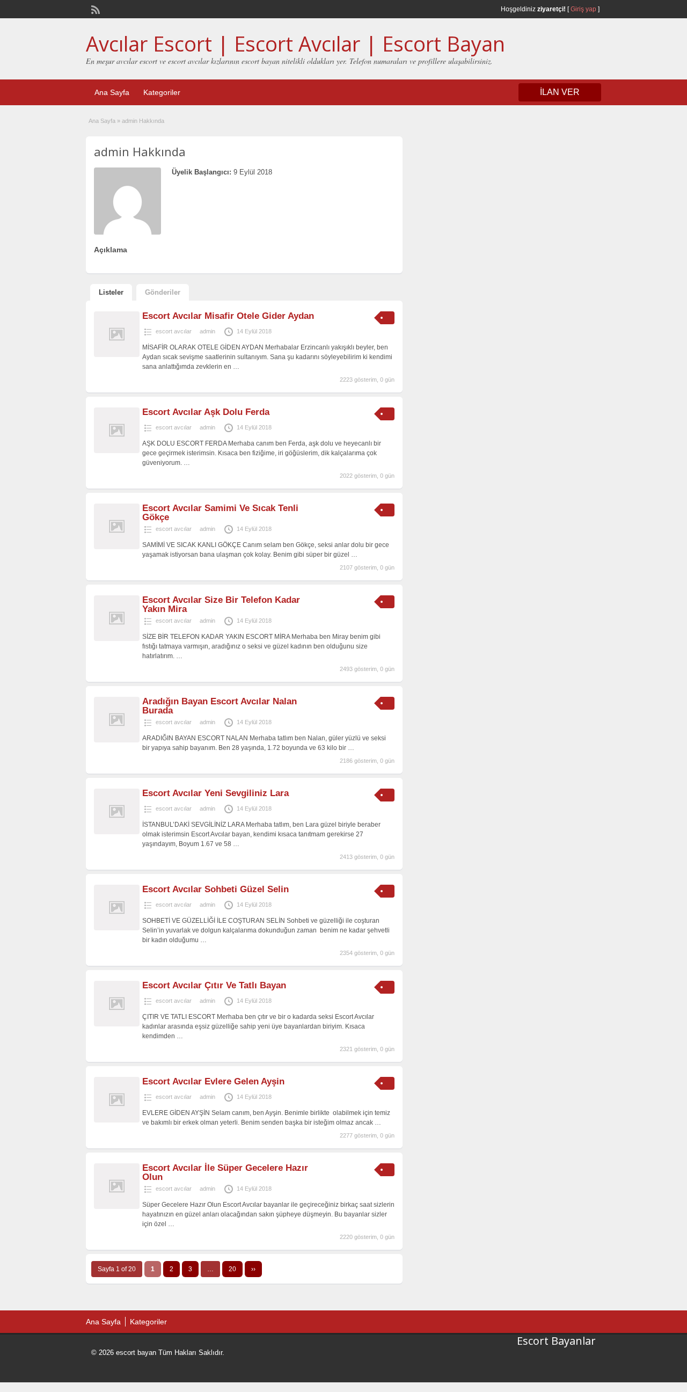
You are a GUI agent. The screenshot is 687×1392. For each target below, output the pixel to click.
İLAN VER (560, 92)
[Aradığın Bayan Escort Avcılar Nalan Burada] (117, 740)
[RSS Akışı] (94, 8)
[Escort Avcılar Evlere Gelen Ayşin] (117, 1120)
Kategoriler (161, 92)
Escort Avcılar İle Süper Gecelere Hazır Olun (225, 1172)
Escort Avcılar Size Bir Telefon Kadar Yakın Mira (221, 604)
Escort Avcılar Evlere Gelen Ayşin (213, 1081)
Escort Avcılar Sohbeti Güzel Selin (215, 889)
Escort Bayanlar (556, 1340)
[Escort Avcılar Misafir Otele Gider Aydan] (117, 355)
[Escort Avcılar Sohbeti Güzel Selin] (117, 928)
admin (207, 331)
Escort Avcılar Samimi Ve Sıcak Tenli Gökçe (220, 512)
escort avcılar (174, 331)
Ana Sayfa (111, 92)
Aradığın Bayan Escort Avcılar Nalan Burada (219, 706)
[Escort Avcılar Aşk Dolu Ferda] (117, 451)
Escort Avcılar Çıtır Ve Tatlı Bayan (214, 985)
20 (232, 1269)
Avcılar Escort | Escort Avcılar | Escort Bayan (295, 43)
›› (253, 1269)
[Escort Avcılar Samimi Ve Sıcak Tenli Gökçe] (117, 547)
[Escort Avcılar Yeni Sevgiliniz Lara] (117, 832)
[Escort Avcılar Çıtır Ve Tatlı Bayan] (117, 1024)
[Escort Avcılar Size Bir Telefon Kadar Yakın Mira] (117, 639)
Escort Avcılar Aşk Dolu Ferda (205, 412)
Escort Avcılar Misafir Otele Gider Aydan (228, 316)
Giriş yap (583, 9)
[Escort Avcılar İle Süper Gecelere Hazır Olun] (117, 1207)
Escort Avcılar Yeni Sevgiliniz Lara (215, 793)
